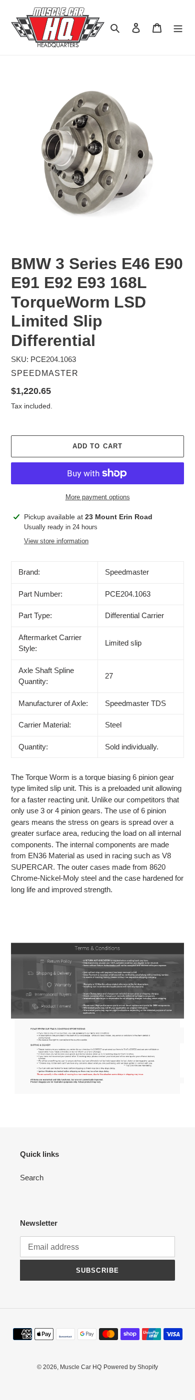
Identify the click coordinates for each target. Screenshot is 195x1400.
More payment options (98, 497)
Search (32, 1177)
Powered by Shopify (131, 1367)
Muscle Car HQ (81, 1367)
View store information (56, 541)
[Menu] (178, 27)
